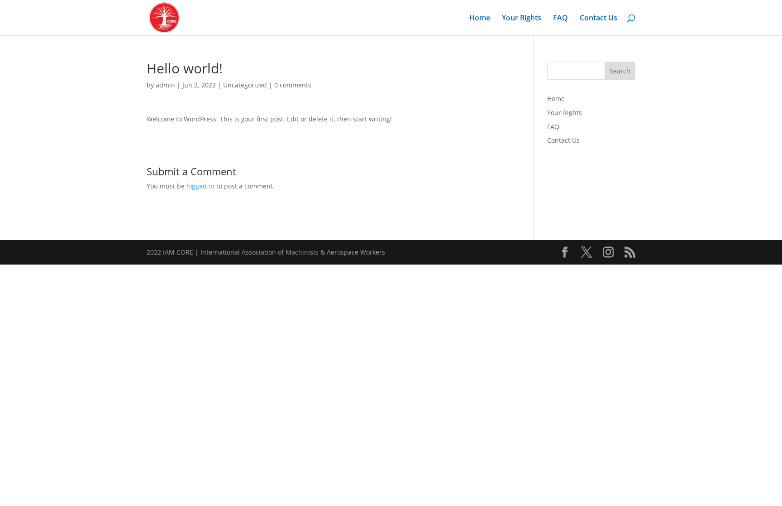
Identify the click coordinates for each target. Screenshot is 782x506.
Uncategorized (245, 85)
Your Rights (521, 18)
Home (479, 18)
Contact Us (598, 18)
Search (620, 71)
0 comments (292, 85)
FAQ (560, 18)
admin (165, 85)
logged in (200, 186)
